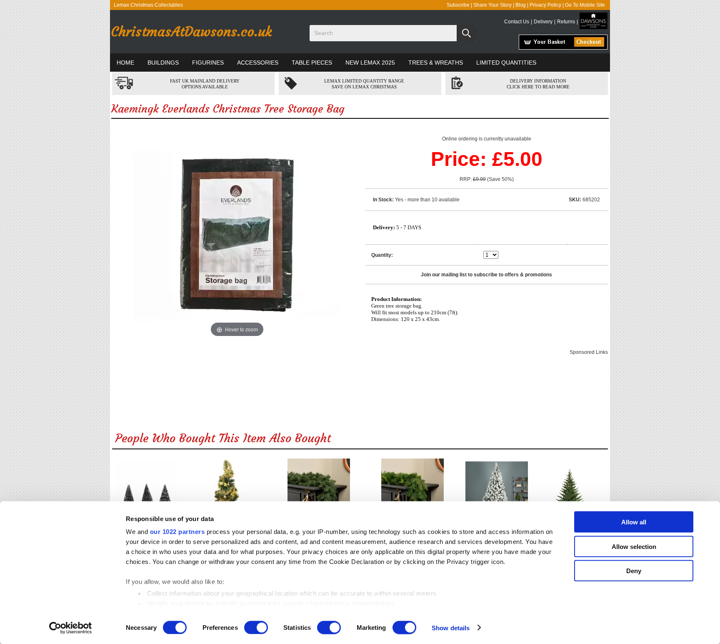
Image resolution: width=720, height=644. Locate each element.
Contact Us (516, 22)
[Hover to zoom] (237, 235)
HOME (125, 62)
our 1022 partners (177, 531)
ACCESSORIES (257, 62)
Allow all (633, 522)
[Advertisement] (360, 391)
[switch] (256, 627)
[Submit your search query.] (466, 33)
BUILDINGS (163, 62)
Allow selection (634, 546)
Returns (566, 22)
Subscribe (458, 5)
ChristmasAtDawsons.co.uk (191, 31)
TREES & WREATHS (435, 62)
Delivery (543, 22)
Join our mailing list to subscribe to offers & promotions (486, 275)
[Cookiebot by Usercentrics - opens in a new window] (70, 627)
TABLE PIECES (312, 62)
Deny (633, 570)
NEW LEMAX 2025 (370, 62)
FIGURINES (208, 62)
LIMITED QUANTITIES (506, 62)
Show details (451, 627)
